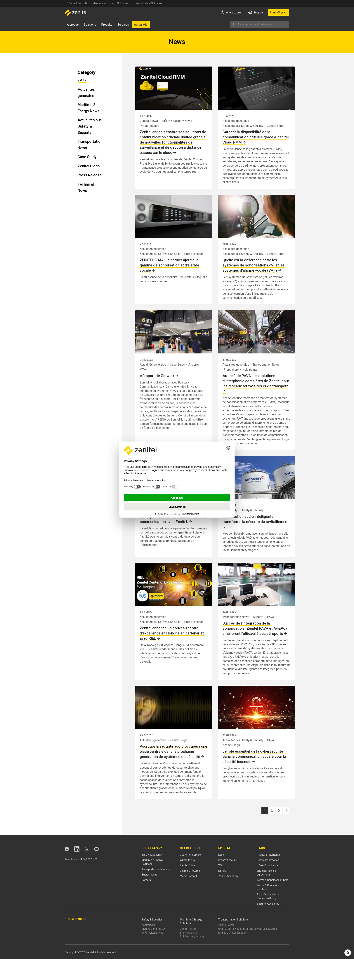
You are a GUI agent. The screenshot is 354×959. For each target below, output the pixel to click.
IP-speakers (231, 369)
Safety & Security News (177, 121)
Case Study (87, 157)
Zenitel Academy (228, 876)
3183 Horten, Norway (192, 936)
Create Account (227, 860)
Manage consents (347, 952)
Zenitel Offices (188, 865)
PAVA (143, 369)
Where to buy (187, 860)
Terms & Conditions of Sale (272, 879)
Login (221, 854)
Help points (249, 369)
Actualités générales (236, 121)
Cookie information (268, 860)
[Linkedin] (76, 849)
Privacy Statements (268, 854)
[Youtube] (96, 849)
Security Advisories (268, 903)
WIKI (220, 865)
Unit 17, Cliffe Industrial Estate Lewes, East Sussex (247, 928)
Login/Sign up (278, 12)
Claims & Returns (190, 870)
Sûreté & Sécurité (77, 3)
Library (222, 870)
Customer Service (190, 854)
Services (123, 24)
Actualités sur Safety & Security (89, 126)
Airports (193, 364)
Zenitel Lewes (226, 924)
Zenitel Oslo (148, 924)
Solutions (90, 24)
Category (87, 72)
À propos (73, 24)
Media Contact (188, 876)
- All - (82, 80)
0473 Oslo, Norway (152, 932)
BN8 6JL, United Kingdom (232, 932)
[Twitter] (87, 849)
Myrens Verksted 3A (153, 928)
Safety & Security (252, 510)
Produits (106, 24)
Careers (146, 879)
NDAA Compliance (267, 865)
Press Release (89, 175)
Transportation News (266, 364)
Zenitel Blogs (89, 166)
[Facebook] (67, 849)
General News (149, 121)
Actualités (141, 24)
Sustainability (149, 874)
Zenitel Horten (188, 928)
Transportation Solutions (147, 3)
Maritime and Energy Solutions (110, 3)
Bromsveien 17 (188, 932)
